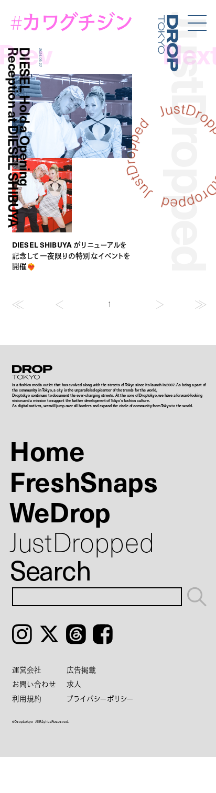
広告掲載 (81, 670)
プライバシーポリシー (100, 698)
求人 (74, 684)
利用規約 (26, 698)
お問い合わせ (34, 684)
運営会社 (26, 670)
